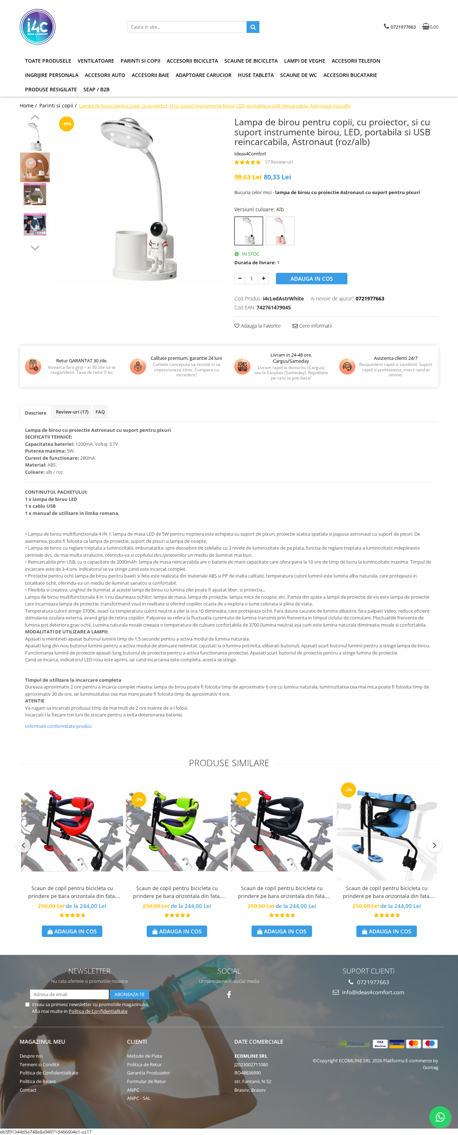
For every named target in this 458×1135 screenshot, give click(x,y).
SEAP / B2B (96, 89)
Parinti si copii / (58, 105)
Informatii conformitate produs (58, 726)
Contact (28, 1090)
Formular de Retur (146, 1081)
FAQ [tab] (100, 412)
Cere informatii (315, 325)
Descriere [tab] (35, 413)
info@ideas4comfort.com (372, 992)
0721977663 (372, 982)
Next (35, 247)
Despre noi (31, 1056)
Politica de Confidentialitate (98, 1011)
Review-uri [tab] (72, 412)
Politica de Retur (144, 1064)
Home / (29, 105)
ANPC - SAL (139, 1098)
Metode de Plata (144, 1056)
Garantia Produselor (148, 1072)
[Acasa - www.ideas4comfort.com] (64, 27)
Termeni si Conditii (39, 1064)
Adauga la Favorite (260, 325)
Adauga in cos (312, 278)
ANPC (133, 1090)
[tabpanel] (139, 200)
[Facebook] (229, 995)
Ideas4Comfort (250, 153)
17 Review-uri (279, 162)
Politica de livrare (38, 1081)
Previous (35, 118)
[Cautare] (253, 27)
